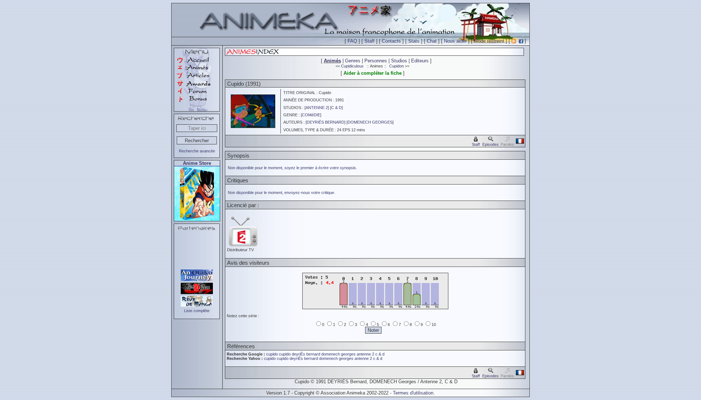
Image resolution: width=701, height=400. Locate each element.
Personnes (375, 60)
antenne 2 (365, 354)
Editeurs (420, 60)
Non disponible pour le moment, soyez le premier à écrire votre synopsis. (292, 168)
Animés (332, 60)
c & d (379, 354)
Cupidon (396, 66)
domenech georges (338, 354)
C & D (336, 107)
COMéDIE (311, 115)
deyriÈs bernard (306, 354)
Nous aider (455, 41)
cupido (272, 354)
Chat (432, 41)
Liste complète (197, 310)
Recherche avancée (197, 151)
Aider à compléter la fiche (373, 73)
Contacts (391, 41)
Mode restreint (489, 41)
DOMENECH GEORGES (370, 122)
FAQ (352, 41)
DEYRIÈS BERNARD (325, 122)
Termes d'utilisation (413, 393)
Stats (414, 41)
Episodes (490, 144)
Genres (352, 60)
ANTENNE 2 (317, 107)
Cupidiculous (352, 66)
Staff (369, 41)
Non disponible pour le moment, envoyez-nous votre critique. (281, 192)
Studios (399, 60)
